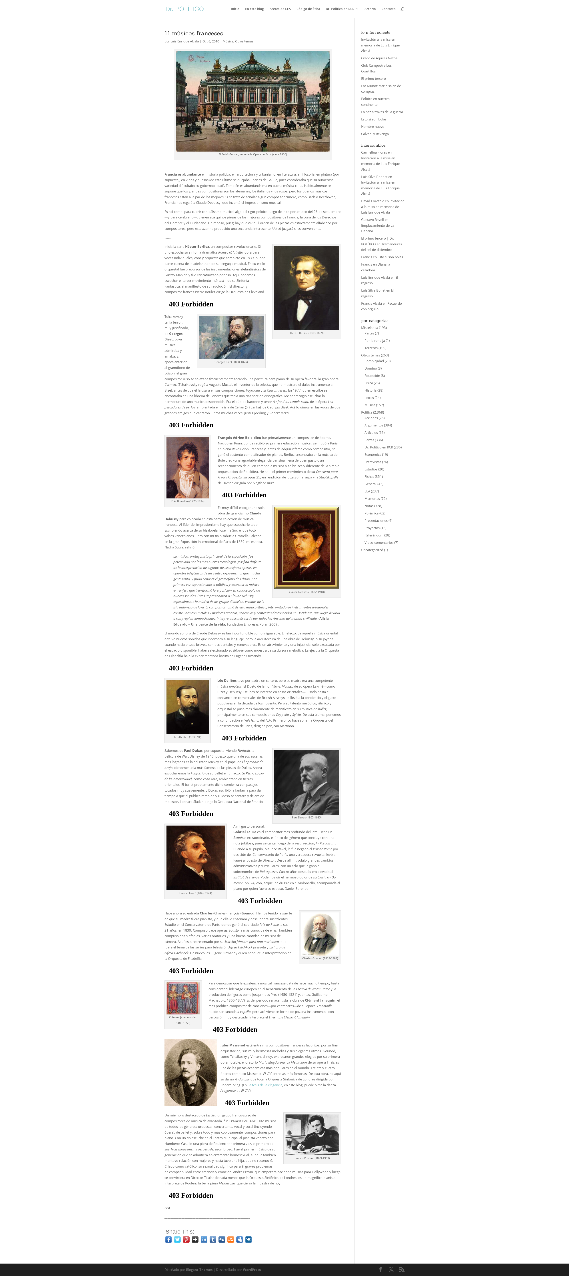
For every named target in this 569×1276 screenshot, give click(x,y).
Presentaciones (376, 520)
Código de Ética (308, 9)
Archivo (370, 9)
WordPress (252, 1269)
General (371, 484)
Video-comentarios (379, 542)
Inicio (235, 9)
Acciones (371, 418)
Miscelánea (369, 327)
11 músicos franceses (193, 33)
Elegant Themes (199, 1269)
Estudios (371, 469)
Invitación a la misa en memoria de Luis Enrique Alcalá (380, 45)
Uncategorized (372, 550)
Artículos (371, 432)
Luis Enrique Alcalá (184, 41)
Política (366, 412)
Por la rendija (375, 340)
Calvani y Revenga (375, 134)
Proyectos (372, 528)
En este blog (254, 9)
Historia (371, 390)
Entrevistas (373, 462)
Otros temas (244, 41)
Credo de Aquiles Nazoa (379, 58)
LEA (367, 491)
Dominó (371, 368)
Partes (369, 333)
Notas (369, 506)
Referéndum (374, 535)
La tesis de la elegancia (265, 1085)
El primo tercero (373, 78)
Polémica (372, 513)
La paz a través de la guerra (382, 112)
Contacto (389, 9)
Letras (369, 397)
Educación (372, 375)
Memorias (372, 498)
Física (369, 383)
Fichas (369, 476)
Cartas (369, 440)
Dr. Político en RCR (340, 9)
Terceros (371, 348)
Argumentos (374, 425)
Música (228, 41)
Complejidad (374, 361)
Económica (373, 454)
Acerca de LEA (280, 9)
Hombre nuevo (372, 126)
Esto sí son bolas (374, 119)
